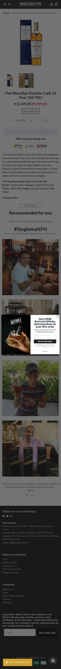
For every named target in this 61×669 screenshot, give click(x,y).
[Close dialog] (57, 316)
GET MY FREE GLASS (45, 341)
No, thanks (45, 351)
